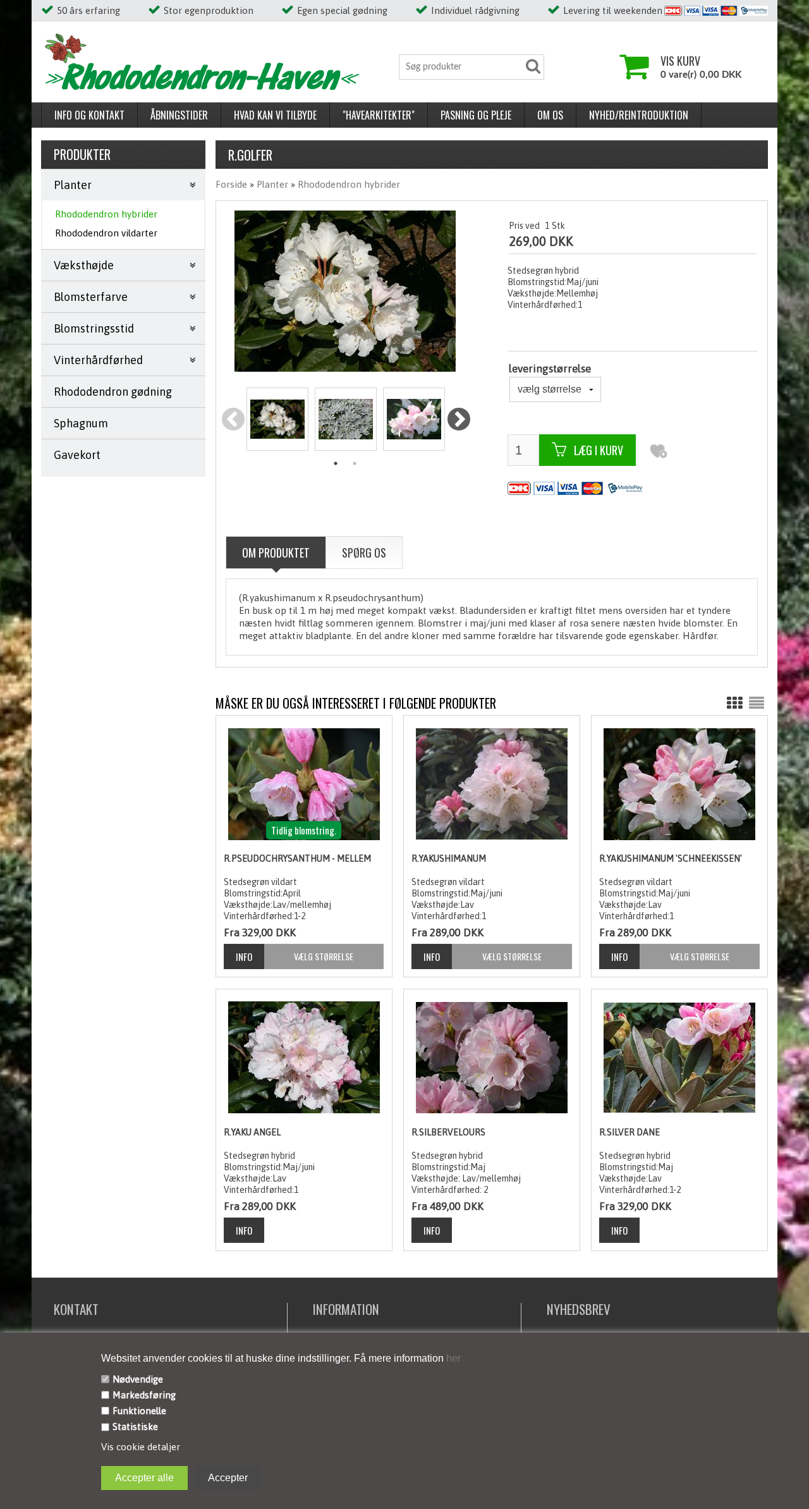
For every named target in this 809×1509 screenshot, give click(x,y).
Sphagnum (81, 423)
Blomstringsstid (94, 328)
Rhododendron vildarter (106, 233)
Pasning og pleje (476, 115)
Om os (550, 115)
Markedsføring (144, 1395)
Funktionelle (139, 1410)
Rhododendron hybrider (106, 214)
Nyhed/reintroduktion (638, 115)
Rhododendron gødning (113, 391)
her (452, 1358)
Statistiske (135, 1426)
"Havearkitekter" (379, 115)
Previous (232, 420)
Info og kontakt (89, 115)
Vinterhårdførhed (98, 360)
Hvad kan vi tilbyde (275, 115)
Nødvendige (138, 1379)
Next (458, 420)
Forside (231, 184)
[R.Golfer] (277, 419)
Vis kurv (680, 60)
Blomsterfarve (91, 296)
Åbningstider (179, 115)
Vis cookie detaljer (140, 1446)
